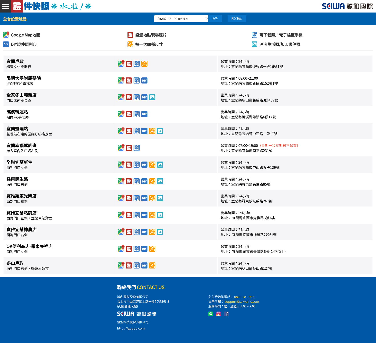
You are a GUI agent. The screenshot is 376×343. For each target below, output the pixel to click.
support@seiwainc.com (242, 301)
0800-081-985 (244, 296)
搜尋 (215, 18)
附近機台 (236, 18)
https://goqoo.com (131, 328)
